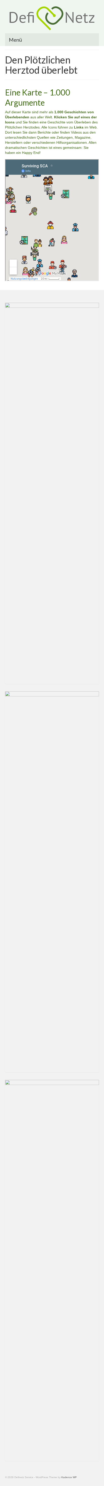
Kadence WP (69, 1477)
